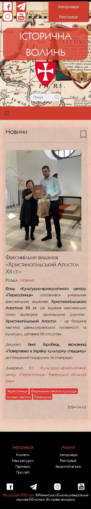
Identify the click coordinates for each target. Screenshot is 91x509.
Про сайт (23, 472)
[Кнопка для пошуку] (56, 97)
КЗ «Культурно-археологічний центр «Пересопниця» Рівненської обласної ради (46, 374)
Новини (27, 280)
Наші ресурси (23, 461)
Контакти (22, 455)
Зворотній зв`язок (68, 466)
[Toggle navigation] (6, 113)
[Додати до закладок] (83, 134)
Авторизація (68, 6)
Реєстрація (68, 16)
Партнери (22, 466)
